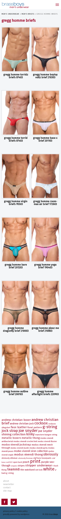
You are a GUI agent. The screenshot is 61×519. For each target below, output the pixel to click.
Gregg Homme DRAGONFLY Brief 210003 (16, 329)
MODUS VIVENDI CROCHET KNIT (25, 441)
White (48, 469)
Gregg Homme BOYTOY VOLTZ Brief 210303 (45, 76)
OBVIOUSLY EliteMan (10, 458)
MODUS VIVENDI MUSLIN (20, 448)
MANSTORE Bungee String (46, 434)
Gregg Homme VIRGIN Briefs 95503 (15, 203)
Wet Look (39, 470)
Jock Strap (10, 430)
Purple (45, 461)
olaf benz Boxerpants (42, 458)
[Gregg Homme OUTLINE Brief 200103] (16, 366)
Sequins (14, 466)
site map (7, 490)
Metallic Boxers (11, 437)
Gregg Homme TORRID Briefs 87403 (16, 139)
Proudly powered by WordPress (16, 514)
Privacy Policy (9, 511)
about (6, 481)
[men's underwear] (15, 4)
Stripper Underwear (38, 465)
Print (35, 461)
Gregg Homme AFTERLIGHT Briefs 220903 (45, 393)
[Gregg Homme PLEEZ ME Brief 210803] (45, 302)
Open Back (17, 462)
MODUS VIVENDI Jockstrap (16, 444)
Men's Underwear (10, 14)
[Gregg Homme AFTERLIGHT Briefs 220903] (45, 366)
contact (6, 487)
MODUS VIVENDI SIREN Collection (31, 451)
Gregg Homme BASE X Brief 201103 (45, 139)
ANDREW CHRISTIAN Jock (22, 423)
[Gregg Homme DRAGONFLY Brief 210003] (16, 302)
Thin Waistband (27, 469)
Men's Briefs (28, 14)
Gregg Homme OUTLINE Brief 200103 (15, 393)
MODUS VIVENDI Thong (28, 454)
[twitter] (13, 502)
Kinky (30, 434)
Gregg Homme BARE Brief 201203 (16, 266)
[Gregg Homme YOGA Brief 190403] (45, 239)
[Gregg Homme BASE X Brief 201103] (45, 112)
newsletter (8, 484)
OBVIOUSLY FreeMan (25, 458)
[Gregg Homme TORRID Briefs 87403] (16, 112)
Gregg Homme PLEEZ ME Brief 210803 (45, 329)
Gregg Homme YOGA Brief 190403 (45, 266)
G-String (50, 426)
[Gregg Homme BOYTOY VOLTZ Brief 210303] (45, 49)
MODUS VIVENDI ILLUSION (47, 441)
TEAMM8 (13, 469)
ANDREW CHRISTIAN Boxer (16, 420)
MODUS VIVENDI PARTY (39, 448)
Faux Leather (19, 427)
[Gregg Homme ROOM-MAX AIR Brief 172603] (45, 176)
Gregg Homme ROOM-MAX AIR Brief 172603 (45, 203)
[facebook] (4, 502)
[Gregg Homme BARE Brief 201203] (16, 239)
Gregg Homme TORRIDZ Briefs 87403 (15, 76)
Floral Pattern (34, 427)
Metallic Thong (31, 437)
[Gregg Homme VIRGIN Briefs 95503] (16, 176)
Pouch (26, 461)
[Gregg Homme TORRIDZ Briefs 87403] (16, 49)
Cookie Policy (22, 511)
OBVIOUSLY (50, 454)
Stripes (21, 465)
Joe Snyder (28, 430)
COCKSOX (41, 423)
